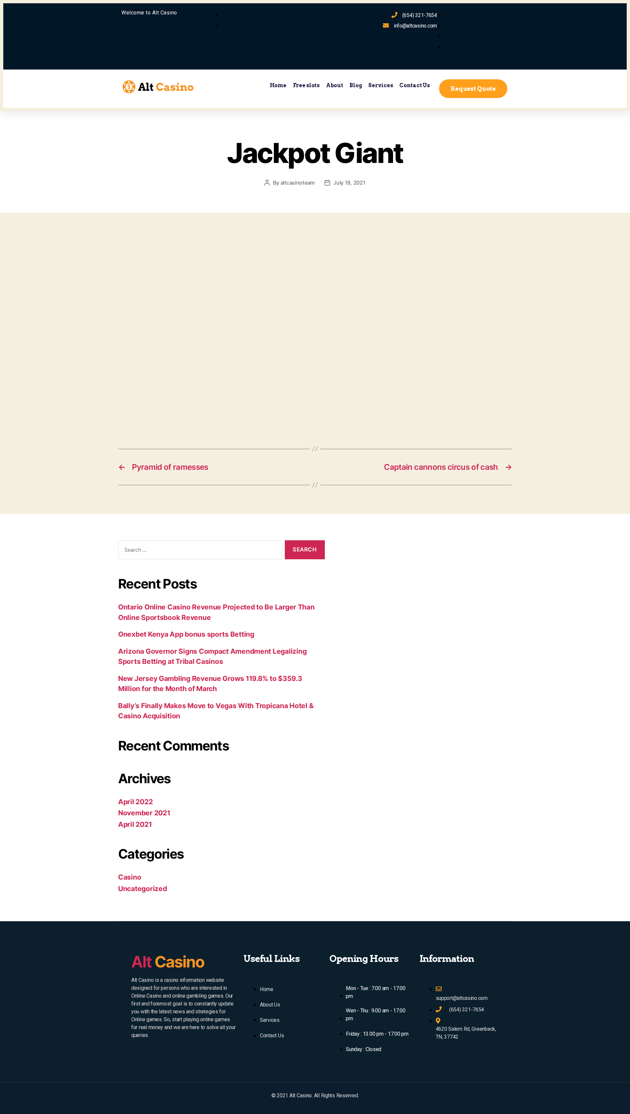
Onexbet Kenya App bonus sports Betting (186, 634)
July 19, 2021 (349, 182)
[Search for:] (199, 551)
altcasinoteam (298, 182)
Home (278, 85)
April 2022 (135, 802)
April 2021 (135, 824)
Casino (129, 877)
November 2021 (144, 813)
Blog (355, 85)
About (334, 85)
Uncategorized (142, 889)
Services (380, 85)
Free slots (306, 85)
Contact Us (414, 85)
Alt (167, 961)
